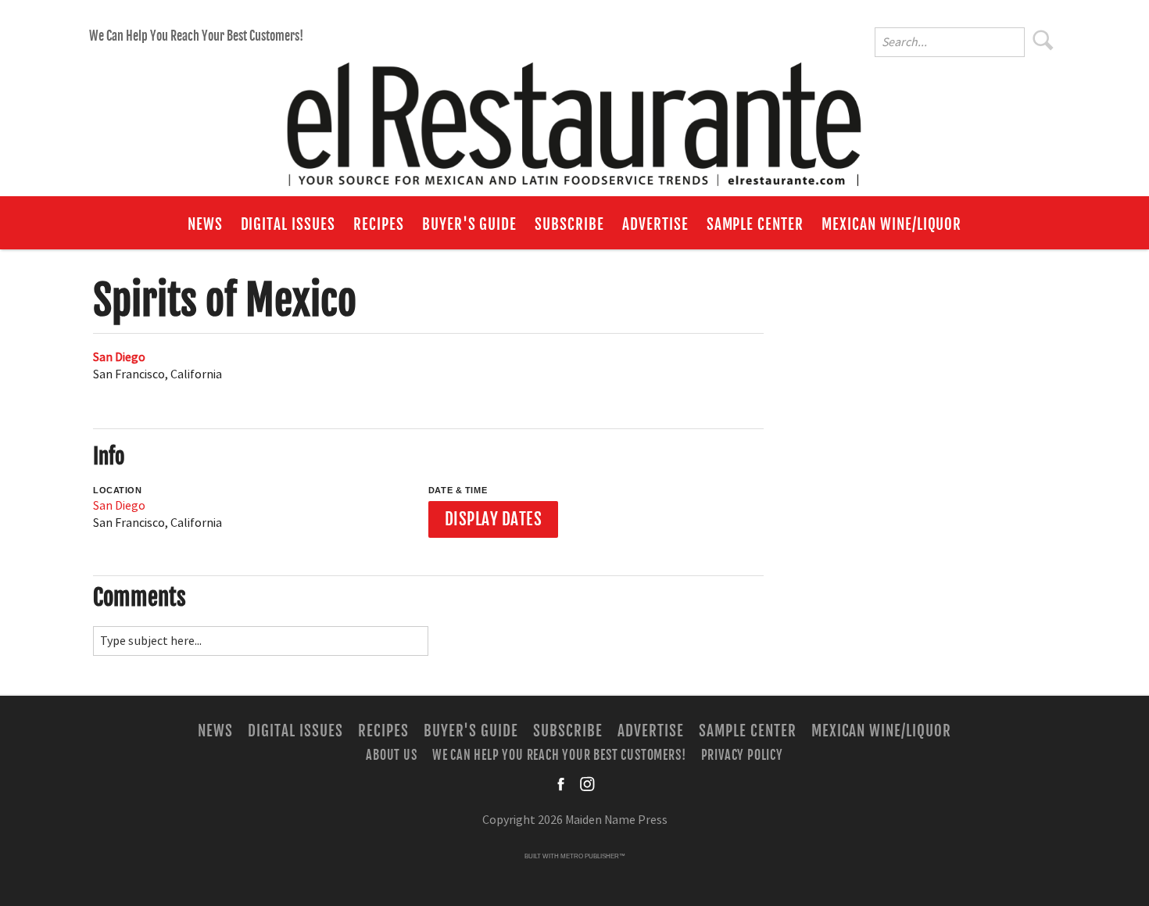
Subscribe (569, 224)
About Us (391, 754)
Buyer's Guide (469, 224)
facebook (561, 784)
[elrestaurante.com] (574, 117)
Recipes (378, 224)
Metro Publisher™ (592, 856)
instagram (587, 784)
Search (1043, 39)
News (205, 224)
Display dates (493, 519)
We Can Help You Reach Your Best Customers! (196, 36)
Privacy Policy (742, 754)
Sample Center (755, 224)
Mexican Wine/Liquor (891, 224)
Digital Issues (288, 224)
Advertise (655, 224)
